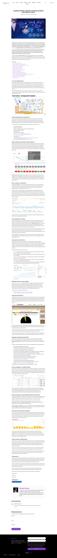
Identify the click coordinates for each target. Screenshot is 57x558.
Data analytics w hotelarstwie (17, 68)
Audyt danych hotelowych (17, 70)
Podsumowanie (15, 77)
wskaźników (14, 47)
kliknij (30, 188)
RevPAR (34, 405)
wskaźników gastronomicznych (18, 135)
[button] (51, 2)
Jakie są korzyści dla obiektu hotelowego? (19, 75)
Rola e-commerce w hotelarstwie (18, 66)
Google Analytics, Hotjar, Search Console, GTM (30, 137)
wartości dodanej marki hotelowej (22, 362)
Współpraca (34, 2)
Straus (6, 3)
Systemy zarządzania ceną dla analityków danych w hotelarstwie (23, 74)
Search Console (16, 256)
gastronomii (32, 46)
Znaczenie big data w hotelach (17, 67)
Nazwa (12, 520)
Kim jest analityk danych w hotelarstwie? (19, 64)
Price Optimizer (25, 405)
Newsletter (39, 2)
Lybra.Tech (32, 397)
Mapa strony (5, 554)
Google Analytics (16, 259)
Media (29, 2)
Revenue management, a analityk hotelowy (19, 73)
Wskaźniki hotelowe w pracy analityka (19, 69)
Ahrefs (15, 251)
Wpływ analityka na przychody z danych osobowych (21, 65)
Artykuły (21, 2)
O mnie (14, 2)
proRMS (36, 397)
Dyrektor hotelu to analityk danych (18, 76)
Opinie (17, 2)
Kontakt (18, 554)
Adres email (13, 524)
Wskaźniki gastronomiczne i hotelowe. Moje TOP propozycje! (23, 292)
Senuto (15, 261)
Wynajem (25, 2)
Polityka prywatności (12, 554)
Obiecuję (16, 543)
